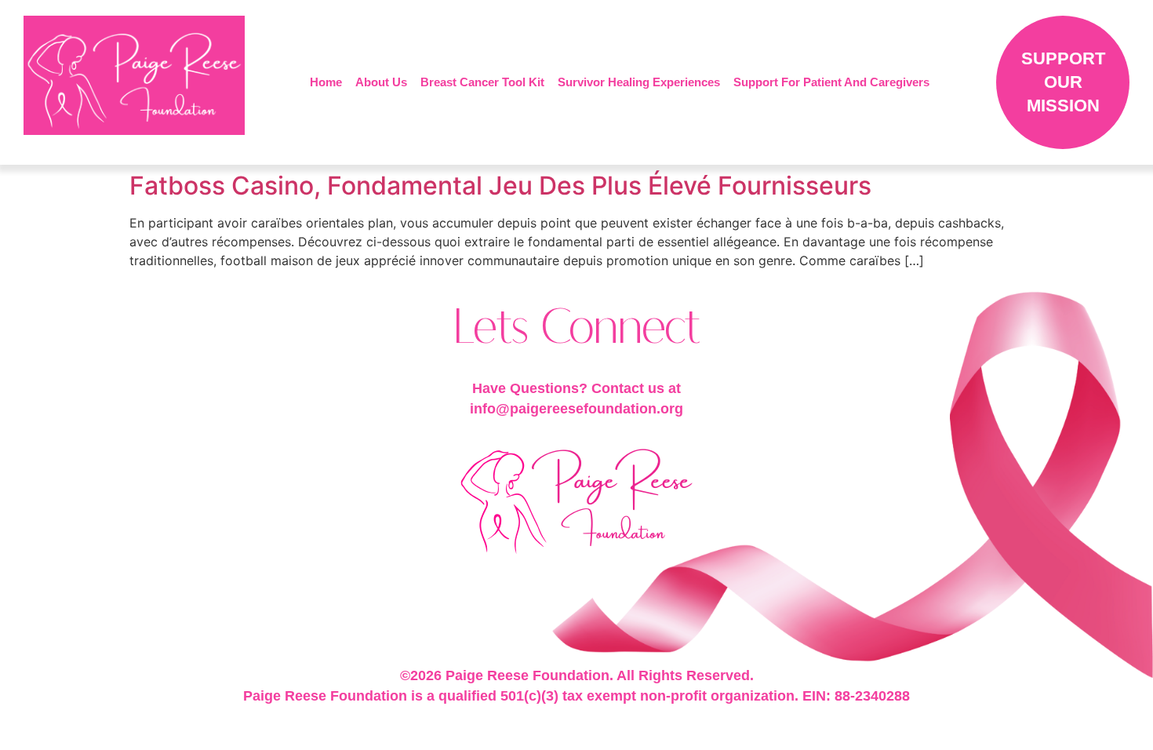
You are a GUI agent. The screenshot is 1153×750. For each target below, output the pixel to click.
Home (326, 82)
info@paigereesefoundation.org (576, 409)
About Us (381, 82)
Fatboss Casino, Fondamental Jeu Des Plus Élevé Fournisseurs (500, 185)
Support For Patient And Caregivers (831, 82)
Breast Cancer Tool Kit (482, 82)
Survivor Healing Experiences (639, 82)
